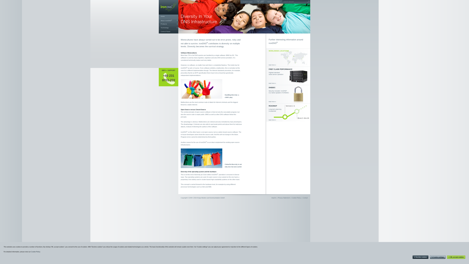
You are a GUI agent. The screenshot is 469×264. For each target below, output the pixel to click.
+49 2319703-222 (168, 78)
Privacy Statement (284, 198)
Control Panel (165, 31)
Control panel (247, 2)
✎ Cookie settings (438, 257)
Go (308, 2)
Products (164, 24)
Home (163, 16)
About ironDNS (166, 20)
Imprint (274, 198)
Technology (165, 27)
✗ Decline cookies (420, 257)
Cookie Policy (296, 198)
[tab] (168, 20)
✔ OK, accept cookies (456, 257)
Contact (305, 198)
